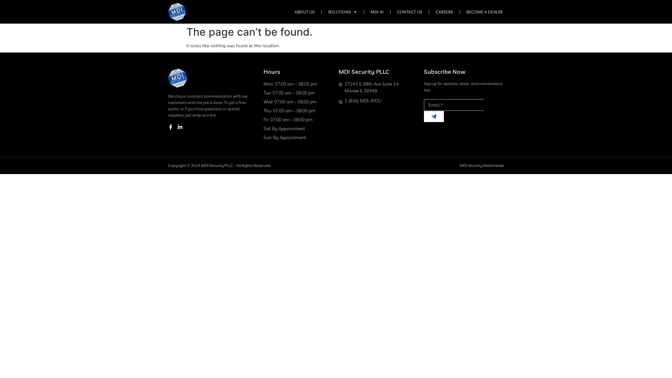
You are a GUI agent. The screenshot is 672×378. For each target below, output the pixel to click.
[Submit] (434, 116)
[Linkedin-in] (180, 127)
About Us (305, 11)
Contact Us (409, 11)
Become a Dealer (484, 11)
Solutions (339, 11)
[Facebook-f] (170, 127)
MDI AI (377, 11)
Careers (444, 11)
